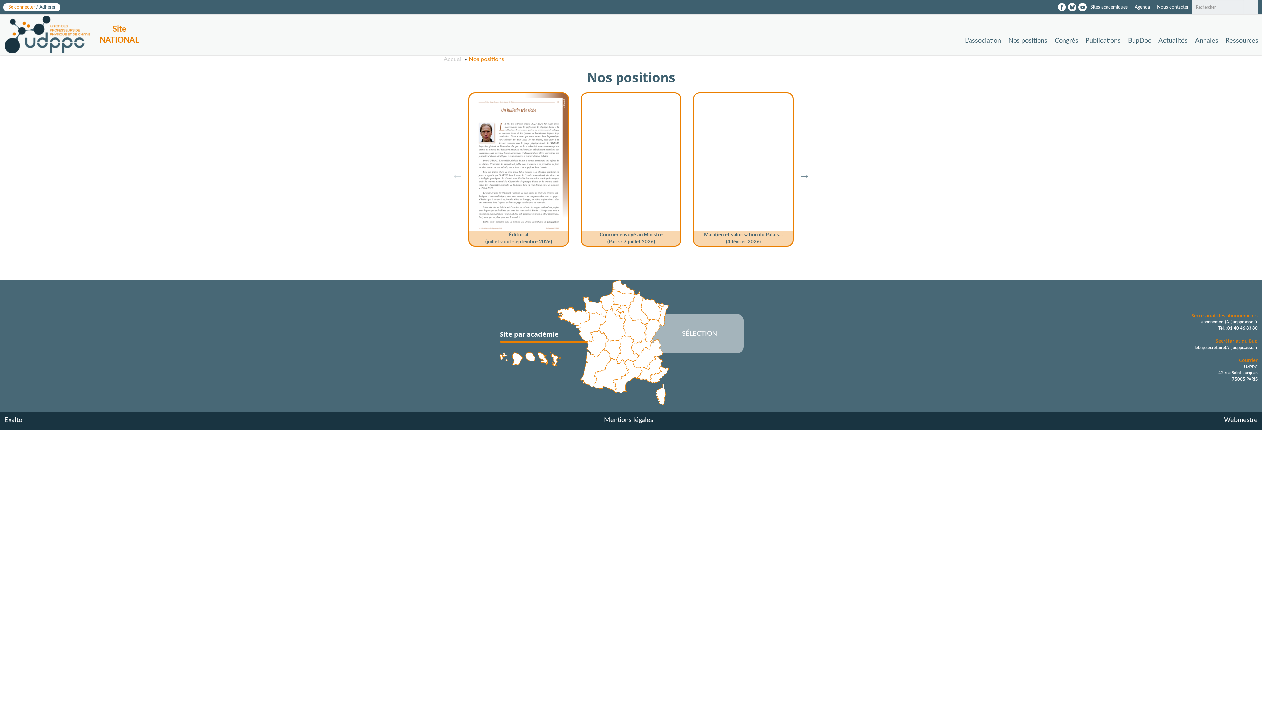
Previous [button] (454, 170)
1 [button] (616, 250)
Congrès (1066, 40)
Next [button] (801, 170)
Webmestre (1241, 420)
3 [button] (636, 250)
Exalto (13, 420)
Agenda (1142, 7)
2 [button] (626, 250)
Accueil (453, 59)
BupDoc (1139, 40)
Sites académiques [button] (1109, 7)
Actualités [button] (1173, 40)
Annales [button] (1206, 40)
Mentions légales (628, 420)
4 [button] (646, 250)
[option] (518, 167)
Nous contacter (1173, 7)
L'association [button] (983, 40)
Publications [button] (1103, 40)
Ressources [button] (1242, 40)
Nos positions (1027, 40)
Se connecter (32, 7)
